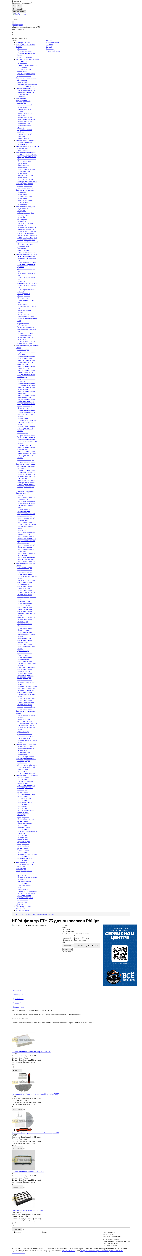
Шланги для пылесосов (26, 485)
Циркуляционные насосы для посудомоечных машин (27, 456)
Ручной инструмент (25, 898)
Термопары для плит (25, 333)
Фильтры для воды (24, 51)
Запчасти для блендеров (25, 88)
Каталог (45, 1232)
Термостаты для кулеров (26, 188)
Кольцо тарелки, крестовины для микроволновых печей (26, 512)
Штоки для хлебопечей (26, 773)
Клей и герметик (24, 885)
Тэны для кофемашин (25, 180)
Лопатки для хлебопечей (27, 765)
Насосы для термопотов (26, 746)
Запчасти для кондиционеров (27, 146)
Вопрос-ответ (18, 1007)
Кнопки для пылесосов (26, 470)
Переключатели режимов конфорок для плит (26, 306)
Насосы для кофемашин (26, 159)
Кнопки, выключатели (25, 873)
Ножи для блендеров (25, 92)
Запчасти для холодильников (27, 775)
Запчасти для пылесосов (25, 464)
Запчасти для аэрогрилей (26, 78)
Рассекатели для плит (25, 317)
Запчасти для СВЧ (23, 493)
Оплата (49, 41)
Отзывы (17, 1003)
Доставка (49, 45)
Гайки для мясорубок (25, 213)
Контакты (50, 49)
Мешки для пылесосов (26, 472)
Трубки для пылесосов (26, 481)
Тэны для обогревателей (26, 252)
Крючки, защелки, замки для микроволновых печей (26, 526)
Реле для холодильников (27, 831)
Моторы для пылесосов (26, 474)
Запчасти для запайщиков (26, 140)
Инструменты (21, 875)
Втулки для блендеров (26, 90)
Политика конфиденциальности (110, 1251)
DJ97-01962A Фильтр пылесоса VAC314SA (27, 1210)
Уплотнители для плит (26, 341)
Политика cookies (18, 1253)
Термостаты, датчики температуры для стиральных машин (25, 678)
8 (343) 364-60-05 (68, 1251)
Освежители (22, 49)
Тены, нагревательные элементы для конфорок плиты (26, 259)
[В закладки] (24, 1109)
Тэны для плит (22, 339)
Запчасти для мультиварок (26, 190)
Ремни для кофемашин (26, 169)
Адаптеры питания (23, 43)
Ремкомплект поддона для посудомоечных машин (26, 414)
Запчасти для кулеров (24, 184)
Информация (17, 1232)
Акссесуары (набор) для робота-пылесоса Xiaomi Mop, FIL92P (35, 1133)
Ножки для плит (23, 296)
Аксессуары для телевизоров (27, 59)
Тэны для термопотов (25, 757)
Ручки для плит (23, 323)
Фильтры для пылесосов (26, 483)
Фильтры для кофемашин (27, 182)
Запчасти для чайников (25, 862)
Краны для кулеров (24, 186)
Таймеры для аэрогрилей (27, 84)
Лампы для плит (23, 294)
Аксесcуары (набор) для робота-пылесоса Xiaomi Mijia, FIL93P (35, 1094)
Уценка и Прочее (22, 910)
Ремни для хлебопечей (26, 767)
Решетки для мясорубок (26, 231)
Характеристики (19, 995)
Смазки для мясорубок (26, 234)
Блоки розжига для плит (26, 263)
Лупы (19, 887)
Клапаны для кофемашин (27, 155)
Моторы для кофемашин (26, 157)
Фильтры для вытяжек (26, 53)
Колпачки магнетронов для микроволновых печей (26, 506)
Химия (19, 55)
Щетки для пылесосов (26, 491)
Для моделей (18, 999)
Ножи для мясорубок (25, 229)
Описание (17, 990)
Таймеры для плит (24, 325)
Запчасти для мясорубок (25, 207)
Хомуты (20, 904)
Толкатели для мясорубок (27, 236)
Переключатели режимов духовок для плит (25, 300)
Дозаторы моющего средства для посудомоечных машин (26, 364)
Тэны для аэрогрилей (25, 86)
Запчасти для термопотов (26, 744)
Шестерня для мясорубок (27, 238)
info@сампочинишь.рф (89, 1251)
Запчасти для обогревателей (27, 242)
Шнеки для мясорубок (26, 240)
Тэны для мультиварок (26, 200)
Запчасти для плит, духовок (26, 254)
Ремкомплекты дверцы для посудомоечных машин (26, 429)
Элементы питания (24, 57)
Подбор (49, 47)
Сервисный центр (53, 51)
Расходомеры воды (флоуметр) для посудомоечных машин (26, 408)
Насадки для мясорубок (26, 227)
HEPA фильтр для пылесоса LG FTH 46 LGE (28, 1172)
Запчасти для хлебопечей (26, 759)
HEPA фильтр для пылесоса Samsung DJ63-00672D (31, 1052)
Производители (52, 43)
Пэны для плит (23, 315)
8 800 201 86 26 (17, 25)
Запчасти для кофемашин (26, 153)
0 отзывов (67, 952)
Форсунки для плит (24, 344)
